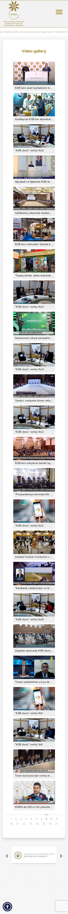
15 (43, 823)
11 (17, 823)
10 (11, 823)
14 (37, 823)
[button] (7, 906)
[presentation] (7, 855)
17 (56, 823)
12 (24, 823)
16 (50, 823)
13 (30, 823)
